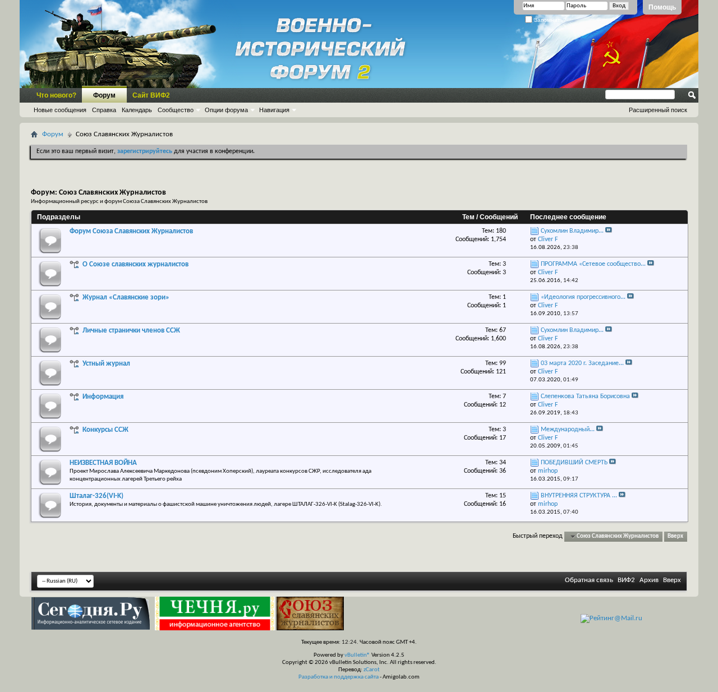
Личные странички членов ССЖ (131, 330)
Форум (104, 95)
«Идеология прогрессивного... (583, 297)
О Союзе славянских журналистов (135, 264)
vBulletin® (357, 655)
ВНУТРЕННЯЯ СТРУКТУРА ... (579, 495)
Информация (102, 396)
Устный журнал (106, 363)
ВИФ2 (626, 580)
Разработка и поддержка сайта (338, 677)
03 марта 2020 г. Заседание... (582, 363)
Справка (104, 110)
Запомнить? (549, 20)
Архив (649, 580)
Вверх (675, 536)
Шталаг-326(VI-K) (96, 496)
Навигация (274, 110)
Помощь (662, 7)
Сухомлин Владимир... (572, 231)
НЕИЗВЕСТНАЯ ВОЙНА (103, 463)
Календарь (137, 110)
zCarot (371, 670)
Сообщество (176, 110)
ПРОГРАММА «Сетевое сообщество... (593, 264)
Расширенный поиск (658, 110)
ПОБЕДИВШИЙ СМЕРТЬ (574, 462)
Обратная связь (589, 580)
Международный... (568, 429)
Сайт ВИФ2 (151, 95)
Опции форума (226, 110)
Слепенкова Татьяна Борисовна (585, 396)
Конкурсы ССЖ (105, 429)
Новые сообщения (60, 110)
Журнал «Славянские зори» (125, 297)
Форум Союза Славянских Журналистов (131, 231)
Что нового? (56, 95)
